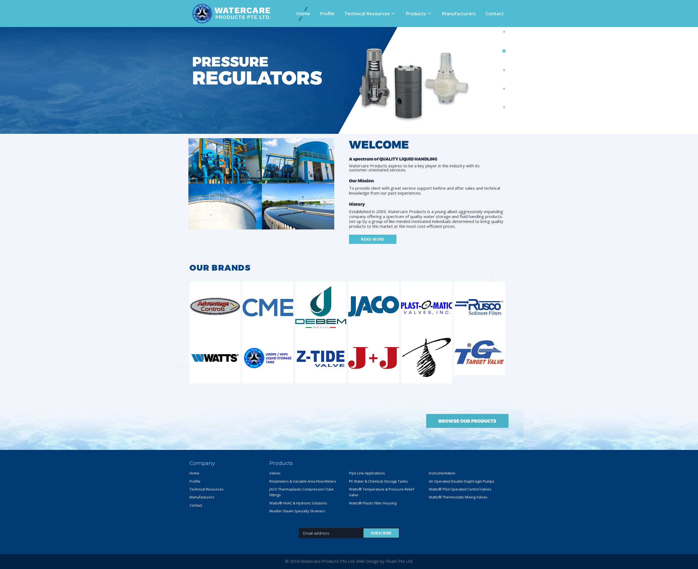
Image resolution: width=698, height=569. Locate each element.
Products (416, 13)
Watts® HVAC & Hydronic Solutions (298, 503)
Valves (275, 473)
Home (303, 13)
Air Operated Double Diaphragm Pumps (461, 481)
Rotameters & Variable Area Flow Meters (302, 481)
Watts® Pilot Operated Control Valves (460, 489)
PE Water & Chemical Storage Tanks (378, 481)
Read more (372, 239)
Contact (495, 13)
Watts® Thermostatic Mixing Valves (458, 497)
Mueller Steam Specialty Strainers (297, 511)
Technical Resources (367, 13)
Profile (327, 13)
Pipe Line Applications (367, 473)
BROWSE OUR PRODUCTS (467, 420)
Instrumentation (442, 473)
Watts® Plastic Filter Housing (372, 503)
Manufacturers (459, 13)
